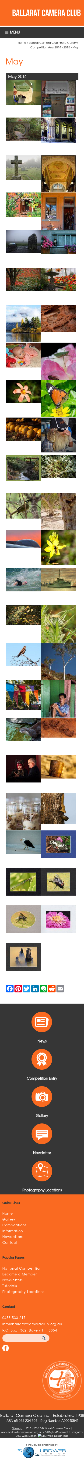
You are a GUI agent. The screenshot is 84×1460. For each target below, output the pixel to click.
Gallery (8, 1219)
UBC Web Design (26, 1435)
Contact (10, 1242)
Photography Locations (23, 1291)
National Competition (22, 1268)
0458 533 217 (14, 1317)
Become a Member (19, 1274)
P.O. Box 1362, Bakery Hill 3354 (29, 1330)
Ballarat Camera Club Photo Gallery (53, 42)
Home (22, 42)
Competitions (14, 1225)
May (75, 47)
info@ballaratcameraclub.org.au (32, 1324)
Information (12, 1230)
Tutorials (9, 1285)
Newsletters (12, 1236)
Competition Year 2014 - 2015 (50, 47)
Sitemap (17, 1428)
